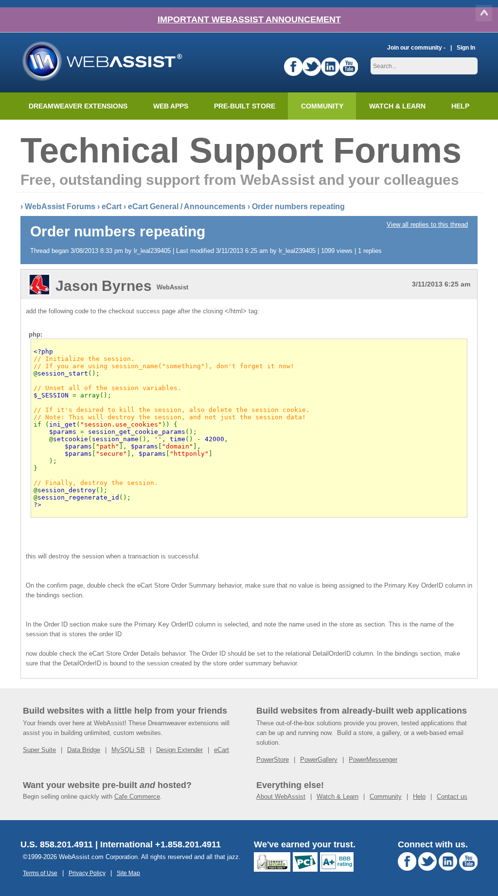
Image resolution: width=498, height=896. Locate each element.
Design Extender (179, 749)
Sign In (466, 47)
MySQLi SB (128, 749)
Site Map (128, 873)
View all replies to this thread (427, 224)
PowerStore (272, 759)
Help (419, 796)
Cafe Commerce (137, 796)
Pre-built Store (244, 106)
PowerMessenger (373, 759)
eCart (112, 206)
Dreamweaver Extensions (78, 106)
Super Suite (39, 749)
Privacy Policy (87, 873)
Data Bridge (83, 749)
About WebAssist (280, 796)
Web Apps (170, 106)
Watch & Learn (397, 106)
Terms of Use (40, 873)
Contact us (452, 796)
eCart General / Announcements (187, 206)
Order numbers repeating (298, 206)
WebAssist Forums (60, 206)
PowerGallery (319, 759)
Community (322, 106)
